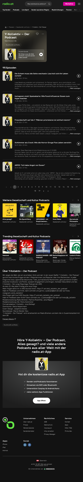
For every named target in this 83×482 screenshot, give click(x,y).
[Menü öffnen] (79, 4)
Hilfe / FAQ (68, 428)
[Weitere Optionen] (43, 34)
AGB (45, 422)
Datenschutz (48, 425)
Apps (66, 425)
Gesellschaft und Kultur (13, 45)
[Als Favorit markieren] (37, 34)
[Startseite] (6, 27)
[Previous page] (11, 187)
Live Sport (25, 10)
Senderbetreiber (28, 431)
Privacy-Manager (49, 434)
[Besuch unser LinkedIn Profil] (25, 445)
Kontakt (67, 422)
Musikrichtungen (57, 10)
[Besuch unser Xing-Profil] (29, 445)
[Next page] (43, 191)
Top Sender (6, 10)
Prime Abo (68, 431)
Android (5, 450)
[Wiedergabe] (41, 54)
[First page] (6, 187)
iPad (4, 447)
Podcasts (16, 10)
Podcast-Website (8, 319)
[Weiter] (78, 199)
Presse (25, 425)
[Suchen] (49, 4)
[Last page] (48, 191)
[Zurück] (73, 199)
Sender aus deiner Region (40, 10)
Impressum (48, 428)
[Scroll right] (79, 10)
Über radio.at (27, 422)
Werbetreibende (28, 428)
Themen (69, 10)
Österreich (43, 460)
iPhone (5, 444)
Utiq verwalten (49, 431)
